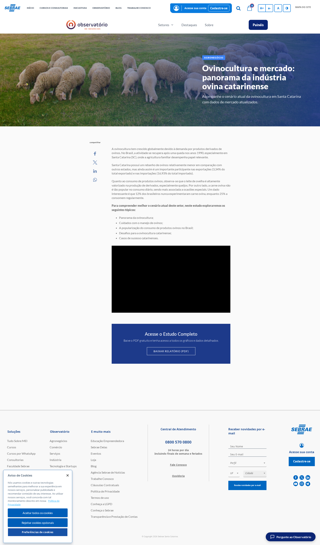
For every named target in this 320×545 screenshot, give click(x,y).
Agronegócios (58, 441)
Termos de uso (100, 497)
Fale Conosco (178, 465)
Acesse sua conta (195, 8)
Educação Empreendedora (107, 441)
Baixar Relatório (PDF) (171, 351)
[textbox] (249, 463)
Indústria (55, 459)
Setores (163, 25)
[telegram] (308, 484)
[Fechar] (68, 475)
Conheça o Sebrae (102, 510)
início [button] (30, 7)
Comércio (56, 447)
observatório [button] (101, 7)
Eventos (96, 453)
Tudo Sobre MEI (17, 441)
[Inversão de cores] (287, 8)
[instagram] (301, 484)
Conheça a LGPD (101, 504)
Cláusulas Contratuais (105, 485)
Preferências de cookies (38, 532)
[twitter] (301, 477)
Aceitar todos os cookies (38, 513)
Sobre (209, 25)
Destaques (189, 25)
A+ (262, 8)
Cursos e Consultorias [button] (54, 7)
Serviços (55, 453)
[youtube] (295, 484)
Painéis (258, 25)
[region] (37, 506)
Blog (93, 466)
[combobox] (247, 463)
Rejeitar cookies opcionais (38, 522)
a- (269, 8)
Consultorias (15, 459)
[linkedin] (308, 477)
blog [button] (119, 7)
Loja (93, 459)
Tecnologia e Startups (63, 466)
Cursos (11, 447)
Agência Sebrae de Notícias (108, 472)
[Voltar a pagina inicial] (12, 8)
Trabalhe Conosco (102, 478)
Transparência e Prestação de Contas (114, 516)
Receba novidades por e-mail (247, 485)
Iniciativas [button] (80, 7)
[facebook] (295, 477)
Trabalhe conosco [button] (139, 7)
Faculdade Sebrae (18, 466)
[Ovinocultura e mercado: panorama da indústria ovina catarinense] (95, 154)
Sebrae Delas (99, 447)
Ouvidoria (178, 476)
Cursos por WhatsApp (21, 453)
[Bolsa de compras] (249, 8)
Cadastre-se (218, 8)
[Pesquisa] (238, 8)
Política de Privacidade (105, 491)
